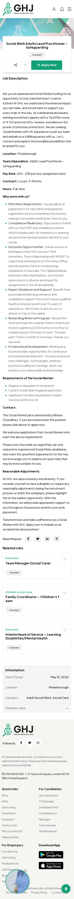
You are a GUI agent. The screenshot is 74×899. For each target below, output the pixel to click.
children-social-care (19, 592)
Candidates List (48, 813)
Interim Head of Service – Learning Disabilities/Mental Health (33, 636)
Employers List (10, 863)
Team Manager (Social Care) (28, 563)
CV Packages (46, 801)
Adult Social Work (39, 698)
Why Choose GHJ (12, 831)
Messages (44, 819)
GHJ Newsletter (48, 831)
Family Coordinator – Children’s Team (32, 599)
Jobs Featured (47, 825)
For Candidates (50, 789)
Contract (37, 54)
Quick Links (10, 789)
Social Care (61, 698)
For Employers (12, 845)
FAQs (5, 801)
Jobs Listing (8, 807)
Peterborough (59, 687)
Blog (5, 795)
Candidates (9, 813)
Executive (12, 558)
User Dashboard (48, 795)
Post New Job (10, 851)
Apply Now (49, 65)
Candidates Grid (48, 807)
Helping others (10, 837)
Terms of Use (9, 825)
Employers (8, 819)
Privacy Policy (39, 892)
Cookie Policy (60, 892)
